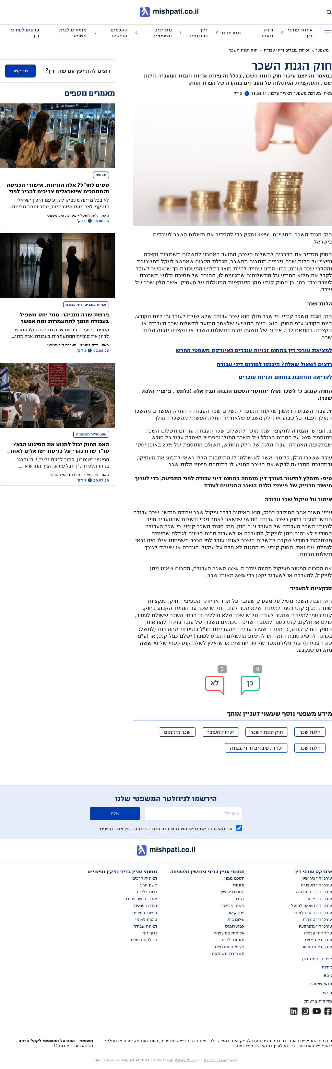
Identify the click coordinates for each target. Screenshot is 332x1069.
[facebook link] (328, 1011)
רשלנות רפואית (143, 940)
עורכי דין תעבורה (316, 885)
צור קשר (20, 71)
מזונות (238, 885)
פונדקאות (235, 912)
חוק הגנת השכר (267, 732)
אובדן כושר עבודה (140, 899)
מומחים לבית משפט (73, 32)
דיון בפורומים (198, 32)
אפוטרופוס (234, 926)
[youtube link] (317, 1011)
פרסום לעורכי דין (24, 32)
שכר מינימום (177, 732)
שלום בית (235, 919)
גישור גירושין (232, 905)
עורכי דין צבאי (319, 899)
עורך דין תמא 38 (317, 946)
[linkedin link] (294, 1011)
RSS (328, 975)
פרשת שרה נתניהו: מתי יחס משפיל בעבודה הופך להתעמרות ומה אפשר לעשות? (64, 321)
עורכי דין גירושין (317, 878)
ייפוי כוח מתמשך (316, 958)
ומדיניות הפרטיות (150, 828)
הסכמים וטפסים (119, 32)
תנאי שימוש (321, 984)
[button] (250, 685)
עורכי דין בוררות (317, 919)
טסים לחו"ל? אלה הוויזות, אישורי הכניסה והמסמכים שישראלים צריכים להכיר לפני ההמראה (58, 191)
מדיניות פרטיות (318, 1001)
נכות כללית (146, 892)
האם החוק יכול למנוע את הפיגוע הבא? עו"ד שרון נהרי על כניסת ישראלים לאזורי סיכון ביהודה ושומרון (58, 451)
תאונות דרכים (144, 878)
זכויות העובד (220, 732)
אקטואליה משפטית (91, 434)
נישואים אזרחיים (229, 946)
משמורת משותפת (228, 953)
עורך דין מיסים (318, 940)
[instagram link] (305, 1011)
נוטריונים (231, 32)
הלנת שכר (310, 732)
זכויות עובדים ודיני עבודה (287, 50)
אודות (327, 967)
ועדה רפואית (145, 905)
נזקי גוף (150, 933)
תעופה (101, 175)
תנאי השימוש (184, 828)
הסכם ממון (234, 878)
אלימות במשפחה (229, 933)
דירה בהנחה (266, 32)
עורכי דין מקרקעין (315, 926)
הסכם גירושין (232, 892)
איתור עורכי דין (300, 32)
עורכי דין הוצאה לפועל (311, 905)
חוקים (326, 993)
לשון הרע (148, 885)
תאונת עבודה (145, 926)
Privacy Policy (185, 1060)
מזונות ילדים (233, 940)
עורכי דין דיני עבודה (314, 892)
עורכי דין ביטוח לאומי (312, 912)
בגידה (239, 899)
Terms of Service (216, 1060)
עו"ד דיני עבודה (318, 933)
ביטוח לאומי (146, 919)
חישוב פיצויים (144, 912)
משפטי (322, 50)
